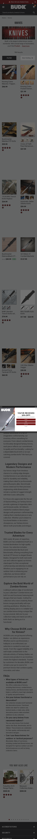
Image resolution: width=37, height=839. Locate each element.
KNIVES (26, 421)
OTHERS (26, 426)
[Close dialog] (36, 408)
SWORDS (25, 419)
